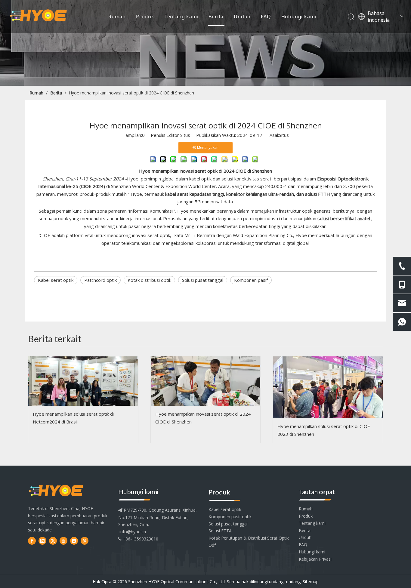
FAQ (266, 16)
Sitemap (311, 581)
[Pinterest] (84, 541)
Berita (216, 16)
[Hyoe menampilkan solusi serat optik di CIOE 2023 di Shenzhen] (328, 387)
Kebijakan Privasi (315, 559)
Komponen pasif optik (230, 516)
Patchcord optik (100, 280)
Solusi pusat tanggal (202, 280)
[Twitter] (53, 541)
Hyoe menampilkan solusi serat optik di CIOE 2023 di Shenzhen (323, 430)
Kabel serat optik (55, 280)
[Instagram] (74, 541)
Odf (212, 545)
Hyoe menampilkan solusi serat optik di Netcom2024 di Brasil (73, 418)
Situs (284, 135)
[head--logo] (56, 491)
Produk (145, 16)
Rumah (117, 16)
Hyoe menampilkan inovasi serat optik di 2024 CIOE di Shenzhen (203, 418)
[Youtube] (63, 541)
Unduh (242, 16)
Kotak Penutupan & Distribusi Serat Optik (249, 538)
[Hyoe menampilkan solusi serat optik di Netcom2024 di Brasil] (83, 381)
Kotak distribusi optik (149, 280)
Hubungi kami (299, 16)
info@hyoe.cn (132, 531)
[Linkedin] (42, 541)
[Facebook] (32, 541)
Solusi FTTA (220, 531)
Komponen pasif (251, 280)
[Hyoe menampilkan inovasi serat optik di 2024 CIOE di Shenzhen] (206, 381)
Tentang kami (182, 16)
